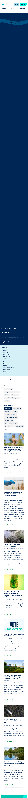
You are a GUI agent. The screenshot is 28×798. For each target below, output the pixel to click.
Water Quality (19, 426)
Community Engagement (11, 411)
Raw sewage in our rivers (11, 423)
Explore (4, 342)
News (4, 363)
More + (6, 429)
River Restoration (9, 426)
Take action (22, 8)
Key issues (13, 11)
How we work (6, 362)
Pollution (7, 401)
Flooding (7, 395)
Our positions (6, 354)
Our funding (6, 352)
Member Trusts (7, 356)
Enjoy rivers (4, 11)
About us (3, 8)
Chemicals (7, 408)
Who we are (6, 350)
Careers (5, 371)
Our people (5, 360)
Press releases (6, 369)
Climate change (8, 389)
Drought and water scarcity (11, 392)
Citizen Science (17, 408)
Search (23, 11)
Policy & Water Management (12, 398)
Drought (7, 414)
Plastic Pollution (9, 420)
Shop (16, 4)
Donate (23, 4)
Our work (12, 8)
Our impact (5, 358)
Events (5, 365)
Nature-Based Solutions (11, 417)
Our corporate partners (8, 367)
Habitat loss (15, 395)
